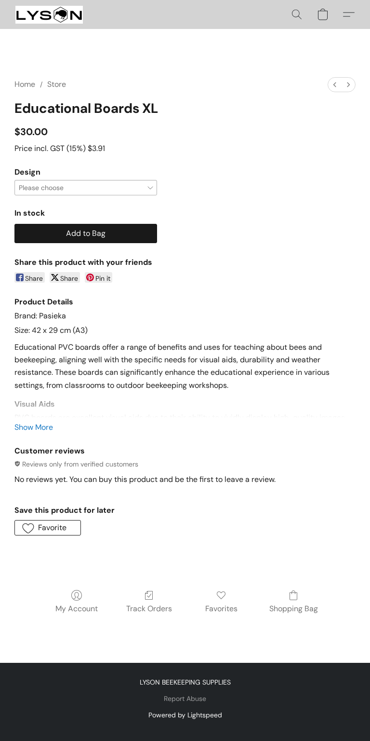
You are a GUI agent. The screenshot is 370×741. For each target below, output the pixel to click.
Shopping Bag (293, 609)
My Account (76, 609)
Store (56, 84)
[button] (49, 14)
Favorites (221, 609)
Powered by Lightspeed (185, 715)
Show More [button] (33, 427)
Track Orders (149, 609)
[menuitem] (335, 85)
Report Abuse (185, 698)
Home (24, 84)
